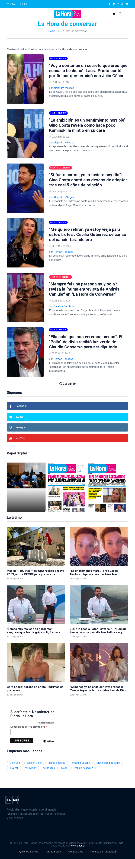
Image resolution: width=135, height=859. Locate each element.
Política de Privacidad (103, 851)
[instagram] (118, 4)
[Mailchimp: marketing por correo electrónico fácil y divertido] (48, 743)
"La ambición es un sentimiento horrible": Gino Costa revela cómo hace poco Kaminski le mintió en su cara (88, 125)
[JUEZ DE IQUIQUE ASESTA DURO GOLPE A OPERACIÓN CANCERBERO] (107, 487)
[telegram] (127, 4)
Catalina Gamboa (64, 306)
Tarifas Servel (53, 851)
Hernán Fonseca (63, 251)
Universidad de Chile (108, 762)
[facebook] (110, 4)
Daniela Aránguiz (83, 767)
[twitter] (114, 4)
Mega (64, 767)
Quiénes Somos (28, 851)
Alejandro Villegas (63, 87)
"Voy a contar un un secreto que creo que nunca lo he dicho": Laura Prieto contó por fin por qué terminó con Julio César (88, 70)
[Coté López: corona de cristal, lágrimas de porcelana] (36, 662)
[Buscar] (120, 14)
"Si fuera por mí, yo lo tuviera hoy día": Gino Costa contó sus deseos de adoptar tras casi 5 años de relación (88, 179)
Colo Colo (15, 762)
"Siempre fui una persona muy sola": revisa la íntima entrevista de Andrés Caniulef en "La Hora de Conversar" (84, 289)
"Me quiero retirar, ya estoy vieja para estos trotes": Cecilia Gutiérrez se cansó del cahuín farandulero (87, 234)
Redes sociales (56, 762)
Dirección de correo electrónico (28, 726)
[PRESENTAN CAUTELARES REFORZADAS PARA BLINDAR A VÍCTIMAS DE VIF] (66, 487)
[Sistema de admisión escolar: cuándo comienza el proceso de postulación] (26, 487)
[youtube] (122, 4)
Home (52, 31)
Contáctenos (75, 851)
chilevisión (30, 767)
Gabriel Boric (34, 762)
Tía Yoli (14, 767)
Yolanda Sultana (81, 762)
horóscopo (49, 767)
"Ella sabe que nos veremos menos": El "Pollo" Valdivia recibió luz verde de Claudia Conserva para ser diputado (85, 341)
